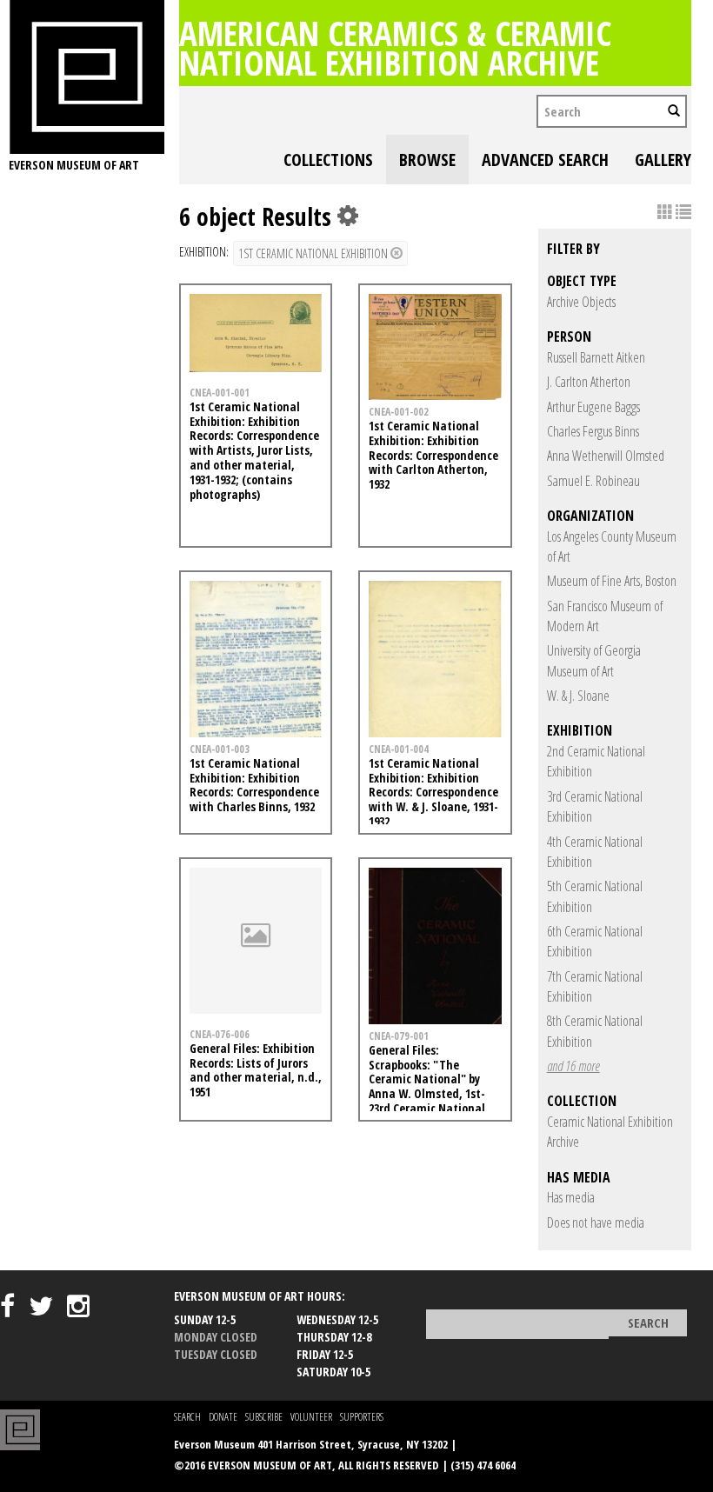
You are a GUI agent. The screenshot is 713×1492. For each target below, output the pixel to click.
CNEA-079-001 (399, 1035)
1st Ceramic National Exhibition (314, 253)
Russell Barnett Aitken (596, 357)
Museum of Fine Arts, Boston (611, 580)
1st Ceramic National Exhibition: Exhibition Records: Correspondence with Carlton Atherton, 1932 (433, 454)
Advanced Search (545, 159)
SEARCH (187, 1416)
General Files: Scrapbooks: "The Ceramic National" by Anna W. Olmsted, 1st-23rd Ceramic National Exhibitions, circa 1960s (427, 1086)
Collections (328, 159)
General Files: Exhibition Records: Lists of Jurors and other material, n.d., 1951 (256, 1070)
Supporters (361, 1416)
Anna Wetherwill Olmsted (605, 455)
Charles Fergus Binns (593, 431)
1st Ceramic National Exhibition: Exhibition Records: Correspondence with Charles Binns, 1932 (254, 785)
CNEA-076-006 (220, 1034)
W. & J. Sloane (578, 695)
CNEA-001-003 (220, 749)
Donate (223, 1416)
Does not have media (595, 1222)
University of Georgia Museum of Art (594, 660)
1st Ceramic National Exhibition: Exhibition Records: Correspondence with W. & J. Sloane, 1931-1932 (433, 792)
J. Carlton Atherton (588, 381)
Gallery (663, 159)
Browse (427, 159)
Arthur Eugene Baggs (593, 406)
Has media (571, 1197)
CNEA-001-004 (399, 749)
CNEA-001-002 (399, 411)
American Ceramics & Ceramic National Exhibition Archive (395, 47)
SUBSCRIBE (264, 1416)
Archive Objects (581, 301)
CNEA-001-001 (220, 392)
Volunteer (311, 1416)
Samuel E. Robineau (593, 480)
